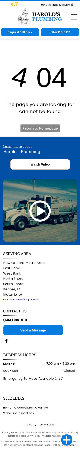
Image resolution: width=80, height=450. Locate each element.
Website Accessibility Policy (57, 435)
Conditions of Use (67, 432)
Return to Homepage (40, 128)
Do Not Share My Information (38, 432)
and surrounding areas (21, 299)
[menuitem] (8, 407)
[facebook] (6, 341)
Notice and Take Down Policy (24, 435)
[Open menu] (74, 17)
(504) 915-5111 (15, 320)
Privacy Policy (9, 432)
